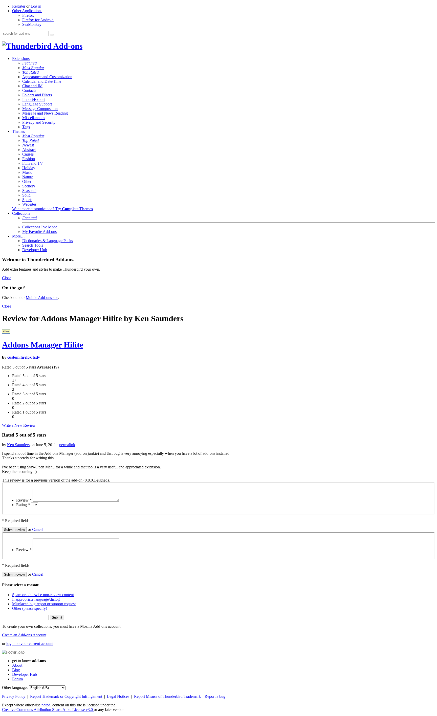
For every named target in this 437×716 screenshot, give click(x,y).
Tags (26, 127)
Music (27, 172)
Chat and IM (32, 86)
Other (26, 181)
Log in (36, 6)
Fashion (28, 159)
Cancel (37, 529)
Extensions (21, 58)
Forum (17, 679)
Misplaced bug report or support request (44, 604)
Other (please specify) (29, 608)
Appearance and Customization (47, 77)
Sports (27, 200)
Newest (28, 145)
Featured (29, 63)
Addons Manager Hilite (42, 344)
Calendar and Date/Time (41, 81)
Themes (18, 131)
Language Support (37, 104)
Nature (27, 177)
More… (18, 236)
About (17, 665)
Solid (26, 195)
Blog (16, 670)
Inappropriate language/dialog (36, 599)
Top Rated (30, 72)
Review (24, 500)
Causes (28, 154)
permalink (67, 445)
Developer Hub (34, 250)
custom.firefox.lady (23, 357)
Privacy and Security (38, 122)
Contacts (29, 90)
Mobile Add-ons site (42, 297)
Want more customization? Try (52, 209)
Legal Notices (118, 696)
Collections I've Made (39, 227)
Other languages (15, 687)
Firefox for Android (38, 20)
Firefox (28, 15)
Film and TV (32, 163)
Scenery (28, 186)
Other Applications (27, 11)
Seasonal (29, 190)
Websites (29, 204)
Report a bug (215, 696)
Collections (21, 213)
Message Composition (40, 108)
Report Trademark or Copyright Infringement (66, 696)
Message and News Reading (45, 113)
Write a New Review (19, 425)
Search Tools (32, 245)
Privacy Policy (14, 696)
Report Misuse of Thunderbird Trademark (168, 696)
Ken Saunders (18, 445)
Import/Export (33, 99)
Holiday (28, 168)
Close (6, 278)
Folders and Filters (37, 95)
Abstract (29, 149)
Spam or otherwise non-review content (43, 595)
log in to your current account (29, 643)
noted (45, 705)
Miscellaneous (33, 118)
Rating (23, 505)
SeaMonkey (31, 24)
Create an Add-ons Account (24, 635)
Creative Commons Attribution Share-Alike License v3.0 (48, 709)
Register (18, 6)
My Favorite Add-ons (39, 231)
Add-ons (67, 46)
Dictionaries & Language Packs (47, 240)
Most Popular (33, 68)
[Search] (52, 34)
